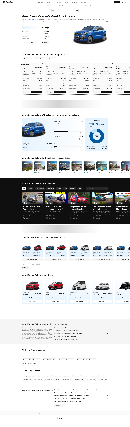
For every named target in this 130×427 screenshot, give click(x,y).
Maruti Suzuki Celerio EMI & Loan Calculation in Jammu (68, 333)
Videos (86, 5)
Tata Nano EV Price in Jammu (29, 363)
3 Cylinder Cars (48, 379)
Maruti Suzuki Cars (35, 413)
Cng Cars (85, 376)
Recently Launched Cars (28, 376)
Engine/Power (50, 188)
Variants (58, 5)
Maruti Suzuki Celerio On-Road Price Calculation (66, 330)
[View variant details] (32, 78)
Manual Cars (49, 376)
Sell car (66, 2)
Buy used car (58, 2)
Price (48, 5)
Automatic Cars (58, 376)
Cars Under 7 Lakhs (102, 379)
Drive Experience (40, 188)
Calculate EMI (44, 42)
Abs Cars (57, 379)
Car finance (74, 2)
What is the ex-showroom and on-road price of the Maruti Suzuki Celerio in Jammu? (75, 390)
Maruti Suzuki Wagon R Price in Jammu (31, 359)
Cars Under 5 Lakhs (78, 379)
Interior (80, 188)
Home (23, 413)
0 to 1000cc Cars (94, 376)
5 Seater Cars (40, 376)
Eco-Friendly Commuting (39, 58)
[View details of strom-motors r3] (79, 291)
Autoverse (49, 2)
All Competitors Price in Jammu (31, 355)
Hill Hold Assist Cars (66, 379)
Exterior (59, 188)
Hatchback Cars (68, 376)
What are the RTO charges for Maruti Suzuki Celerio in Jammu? (70, 398)
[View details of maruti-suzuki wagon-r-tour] (102, 291)
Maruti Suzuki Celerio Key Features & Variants (65, 336)
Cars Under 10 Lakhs (27, 383)
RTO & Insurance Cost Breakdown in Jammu (65, 328)
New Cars (40, 2)
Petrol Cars (77, 376)
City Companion (52, 58)
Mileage (70, 5)
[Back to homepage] (8, 2)
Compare (92, 5)
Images (81, 5)
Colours (64, 5)
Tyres (65, 188)
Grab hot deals (36, 92)
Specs (53, 5)
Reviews (76, 5)
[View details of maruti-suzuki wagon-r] (32, 291)
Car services (83, 2)
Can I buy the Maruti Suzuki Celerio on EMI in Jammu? (67, 401)
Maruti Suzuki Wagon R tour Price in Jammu (86, 359)
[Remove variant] (42, 63)
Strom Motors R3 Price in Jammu (66, 359)
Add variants (27, 58)
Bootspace (72, 188)
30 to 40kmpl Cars (38, 379)
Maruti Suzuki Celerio (40, 5)
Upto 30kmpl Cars (27, 379)
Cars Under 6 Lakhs (90, 379)
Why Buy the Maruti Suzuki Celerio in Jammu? (65, 339)
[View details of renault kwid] (56, 291)
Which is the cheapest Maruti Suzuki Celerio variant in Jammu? (70, 392)
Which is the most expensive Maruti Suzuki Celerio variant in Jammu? (71, 395)
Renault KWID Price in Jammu (49, 359)
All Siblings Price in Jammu (49, 355)
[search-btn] (122, 2)
